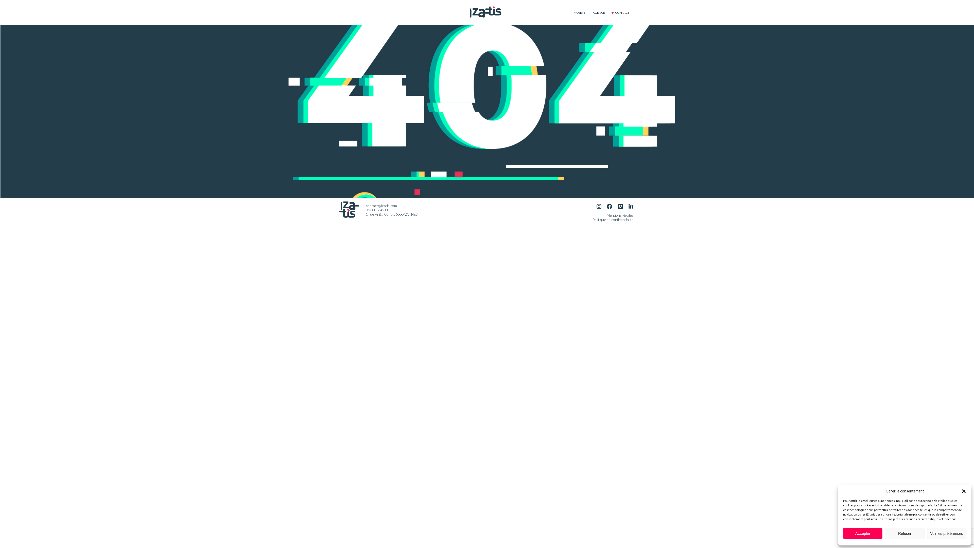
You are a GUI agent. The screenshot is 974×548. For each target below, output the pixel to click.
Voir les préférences (946, 533)
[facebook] (609, 206)
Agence (599, 12)
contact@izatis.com (381, 205)
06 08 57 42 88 (377, 210)
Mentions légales (620, 215)
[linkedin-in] (631, 206)
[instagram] (599, 206)
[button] (963, 490)
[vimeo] (620, 206)
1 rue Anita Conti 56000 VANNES (392, 214)
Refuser (904, 533)
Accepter (862, 533)
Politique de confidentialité (613, 219)
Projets (579, 12)
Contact (622, 12)
